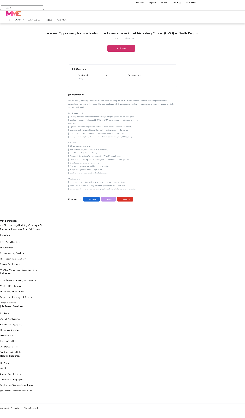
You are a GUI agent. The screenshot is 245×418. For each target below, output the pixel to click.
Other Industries (8, 302)
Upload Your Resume (10, 318)
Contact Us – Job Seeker (11, 373)
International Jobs (8, 340)
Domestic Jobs (7, 335)
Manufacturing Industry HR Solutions (18, 280)
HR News (4, 362)
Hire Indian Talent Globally (13, 258)
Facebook (92, 199)
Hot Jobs (48, 19)
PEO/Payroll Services (10, 241)
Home (8, 19)
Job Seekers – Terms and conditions (16, 390)
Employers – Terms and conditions (16, 385)
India (116, 38)
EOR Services (6, 247)
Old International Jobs (10, 352)
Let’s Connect (190, 2)
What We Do (34, 19)
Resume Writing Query (11, 324)
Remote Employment (10, 264)
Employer (152, 2)
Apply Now (121, 48)
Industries (140, 2)
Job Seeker (165, 2)
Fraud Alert (61, 19)
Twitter (109, 199)
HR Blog (177, 2)
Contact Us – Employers (11, 379)
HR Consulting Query (10, 329)
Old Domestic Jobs (9, 346)
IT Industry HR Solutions (12, 291)
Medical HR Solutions (10, 285)
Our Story (19, 19)
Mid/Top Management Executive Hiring (19, 269)
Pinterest (126, 199)
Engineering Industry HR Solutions (16, 297)
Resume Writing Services (12, 253)
